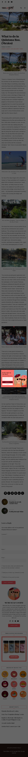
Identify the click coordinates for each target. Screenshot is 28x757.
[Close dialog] (26, 370)
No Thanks (7, 384)
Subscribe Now (7, 382)
